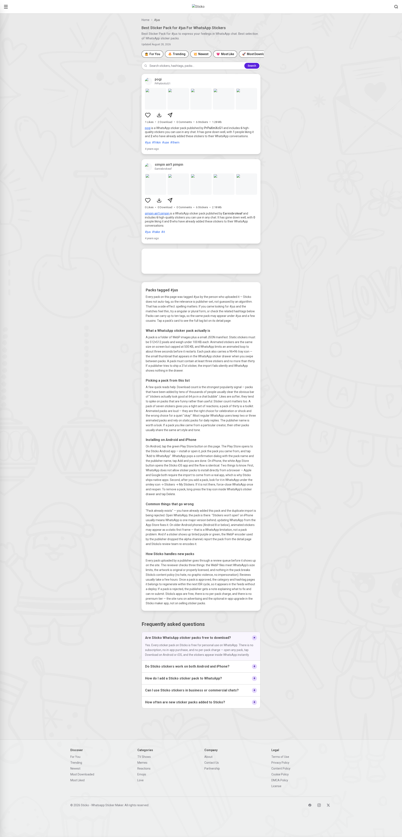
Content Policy (280, 768)
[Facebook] (310, 805)
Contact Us (211, 762)
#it (163, 232)
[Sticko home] (201, 6)
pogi (148, 128)
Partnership (212, 768)
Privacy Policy (280, 762)
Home (145, 20)
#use (165, 142)
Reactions (144, 768)
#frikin (156, 142)
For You (75, 756)
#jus (148, 142)
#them (174, 142)
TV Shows (144, 756)
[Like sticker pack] (148, 115)
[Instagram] (319, 805)
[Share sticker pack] (170, 115)
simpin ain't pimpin (157, 213)
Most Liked (77, 780)
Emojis (141, 774)
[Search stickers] (396, 7)
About (208, 756)
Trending (76, 762)
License (276, 786)
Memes (142, 762)
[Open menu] (6, 7)
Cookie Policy (280, 774)
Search (252, 65)
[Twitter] (328, 805)
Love (140, 780)
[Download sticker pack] (159, 115)
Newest (75, 768)
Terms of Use (280, 756)
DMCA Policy (279, 780)
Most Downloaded (82, 774)
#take (156, 232)
